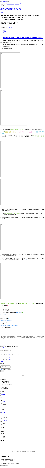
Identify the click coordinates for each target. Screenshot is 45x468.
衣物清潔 (9, 359)
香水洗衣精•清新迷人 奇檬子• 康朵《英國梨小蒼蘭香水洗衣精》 (23, 38)
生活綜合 (9, 357)
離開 (7, 465)
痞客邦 (9, 354)
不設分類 (10, 27)
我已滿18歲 (3, 465)
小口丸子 (2, 347)
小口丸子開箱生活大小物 (10, 9)
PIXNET (13, 451)
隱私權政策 (29, 451)
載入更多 (2, 363)
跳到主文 (2, 12)
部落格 (4, 31)
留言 (11, 354)
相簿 (4, 30)
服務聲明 (33, 451)
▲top (1, 361)
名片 (4, 32)
